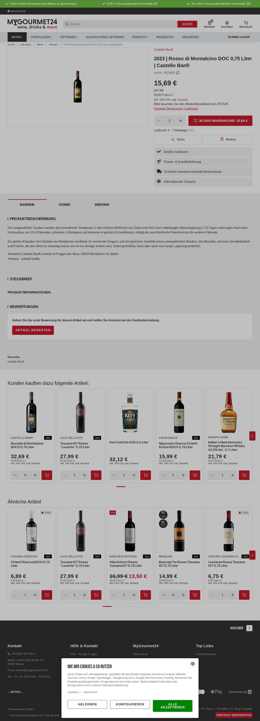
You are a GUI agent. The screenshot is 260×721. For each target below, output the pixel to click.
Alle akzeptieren (173, 706)
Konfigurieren (130, 704)
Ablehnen (87, 704)
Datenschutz (90, 692)
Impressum (73, 692)
